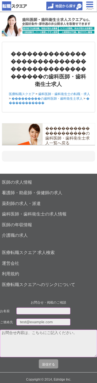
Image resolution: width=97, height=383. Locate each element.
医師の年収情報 (17, 224)
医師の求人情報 (17, 182)
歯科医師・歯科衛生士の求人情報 (34, 214)
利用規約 (10, 273)
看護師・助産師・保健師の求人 (32, 192)
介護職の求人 (15, 235)
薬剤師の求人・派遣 (21, 203)
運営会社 (10, 263)
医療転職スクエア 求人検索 (28, 252)
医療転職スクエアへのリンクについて (38, 284)
